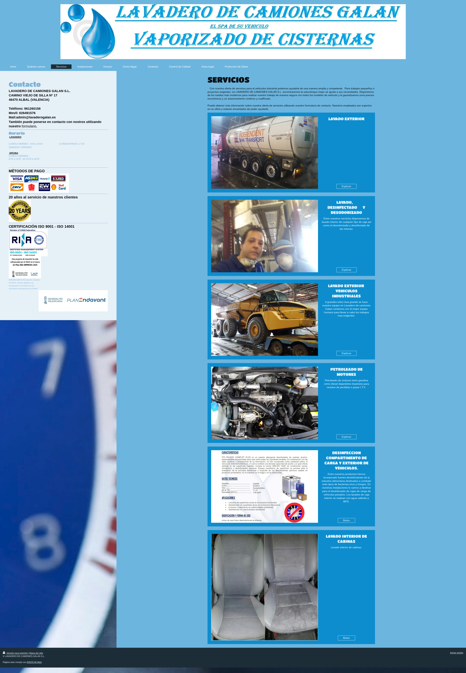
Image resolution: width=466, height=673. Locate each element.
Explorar (346, 186)
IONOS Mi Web (34, 662)
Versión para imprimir (17, 653)
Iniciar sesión (456, 653)
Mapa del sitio (36, 653)
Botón (346, 520)
